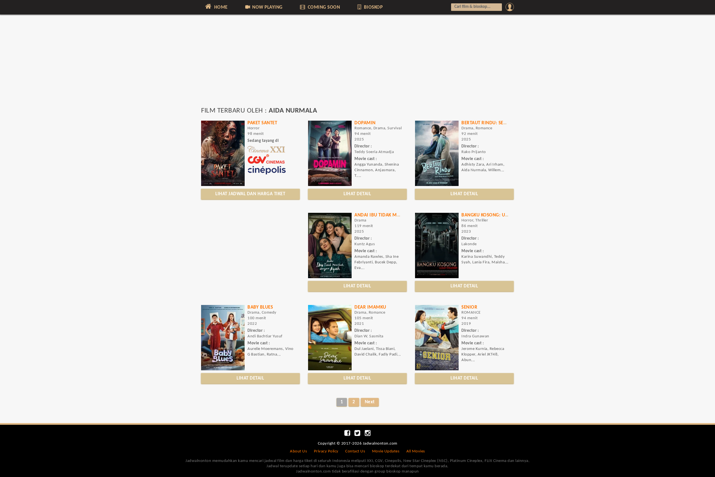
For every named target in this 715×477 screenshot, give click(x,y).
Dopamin (365, 123)
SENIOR (469, 307)
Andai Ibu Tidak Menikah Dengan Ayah (399, 215)
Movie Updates (386, 451)
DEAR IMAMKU (370, 307)
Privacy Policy (326, 451)
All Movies (415, 451)
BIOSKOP (373, 7)
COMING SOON (323, 7)
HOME (220, 7)
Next (370, 402)
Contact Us (355, 451)
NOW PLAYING (267, 7)
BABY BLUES (260, 307)
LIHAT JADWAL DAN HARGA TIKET (250, 194)
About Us (298, 451)
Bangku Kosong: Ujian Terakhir (499, 215)
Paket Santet (262, 123)
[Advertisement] (357, 63)
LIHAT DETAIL (357, 194)
